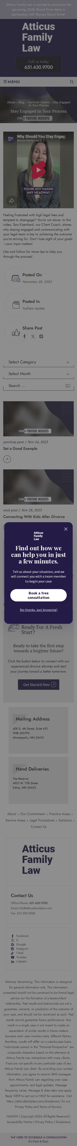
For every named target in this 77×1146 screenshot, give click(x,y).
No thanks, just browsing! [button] (38, 610)
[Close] (66, 529)
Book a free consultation (38, 595)
